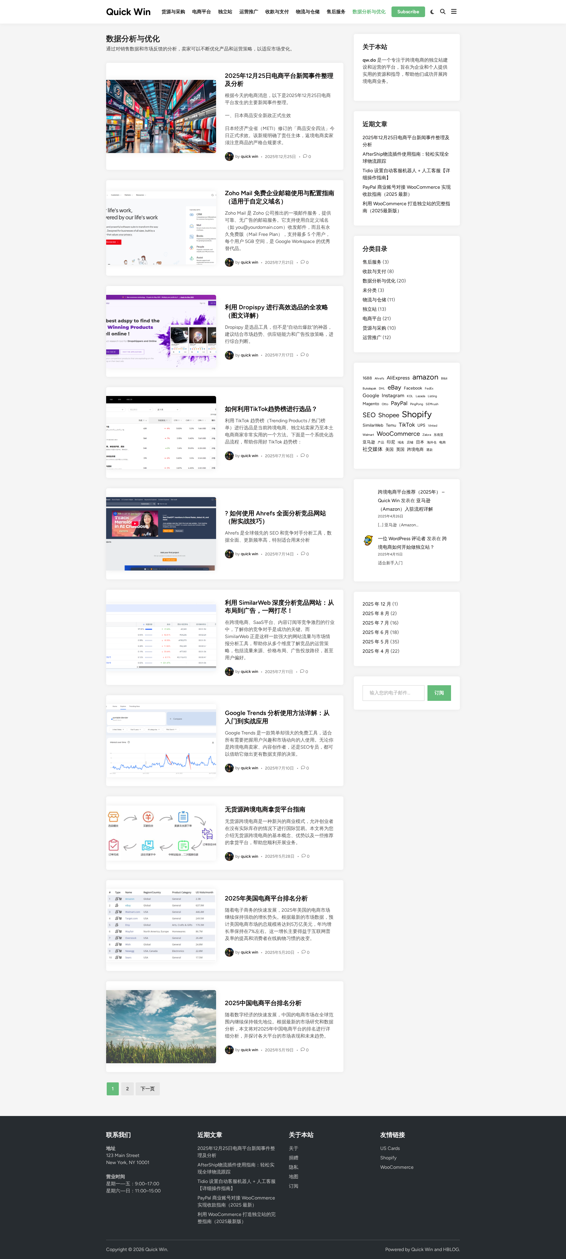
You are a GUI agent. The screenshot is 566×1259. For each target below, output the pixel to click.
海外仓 (432, 442)
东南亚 (438, 435)
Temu (391, 425)
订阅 (439, 693)
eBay (394, 387)
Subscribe (408, 11)
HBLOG (451, 1249)
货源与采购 (173, 11)
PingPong (416, 404)
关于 (293, 1148)
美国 (389, 449)
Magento (371, 403)
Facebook (413, 388)
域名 (401, 442)
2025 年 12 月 (377, 604)
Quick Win (128, 11)
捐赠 (293, 1158)
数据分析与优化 (369, 11)
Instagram (393, 395)
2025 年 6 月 (376, 632)
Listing (432, 396)
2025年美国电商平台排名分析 (266, 898)
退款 (429, 450)
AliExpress (398, 378)
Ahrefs (379, 378)
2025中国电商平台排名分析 (263, 1003)
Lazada (420, 396)
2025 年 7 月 (376, 623)
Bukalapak (369, 388)
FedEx (429, 388)
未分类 (370, 290)
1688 (367, 378)
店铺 (410, 442)
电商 (442, 442)
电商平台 (201, 11)
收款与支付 (277, 11)
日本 (420, 442)
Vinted (432, 426)
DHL (382, 388)
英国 (400, 449)
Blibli (444, 378)
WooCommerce (398, 433)
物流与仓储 (308, 11)
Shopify (417, 414)
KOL (410, 396)
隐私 (293, 1167)
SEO (369, 415)
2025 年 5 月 (376, 642)
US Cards (390, 1148)
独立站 (225, 11)
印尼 (391, 442)
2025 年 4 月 (376, 651)
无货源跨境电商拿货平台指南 (265, 809)
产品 (381, 442)
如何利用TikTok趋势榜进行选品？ (271, 408)
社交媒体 (373, 449)
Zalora (426, 435)
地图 (293, 1176)
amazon (425, 376)
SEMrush (432, 404)
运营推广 (248, 11)
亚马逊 (369, 442)
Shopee (388, 415)
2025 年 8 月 (376, 613)
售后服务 (336, 11)
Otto (385, 404)
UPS (421, 425)
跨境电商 (415, 449)
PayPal (399, 403)
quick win (249, 156)
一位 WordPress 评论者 (402, 538)
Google (371, 395)
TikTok (407, 424)
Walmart (368, 435)
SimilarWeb (373, 425)
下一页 (148, 1089)
